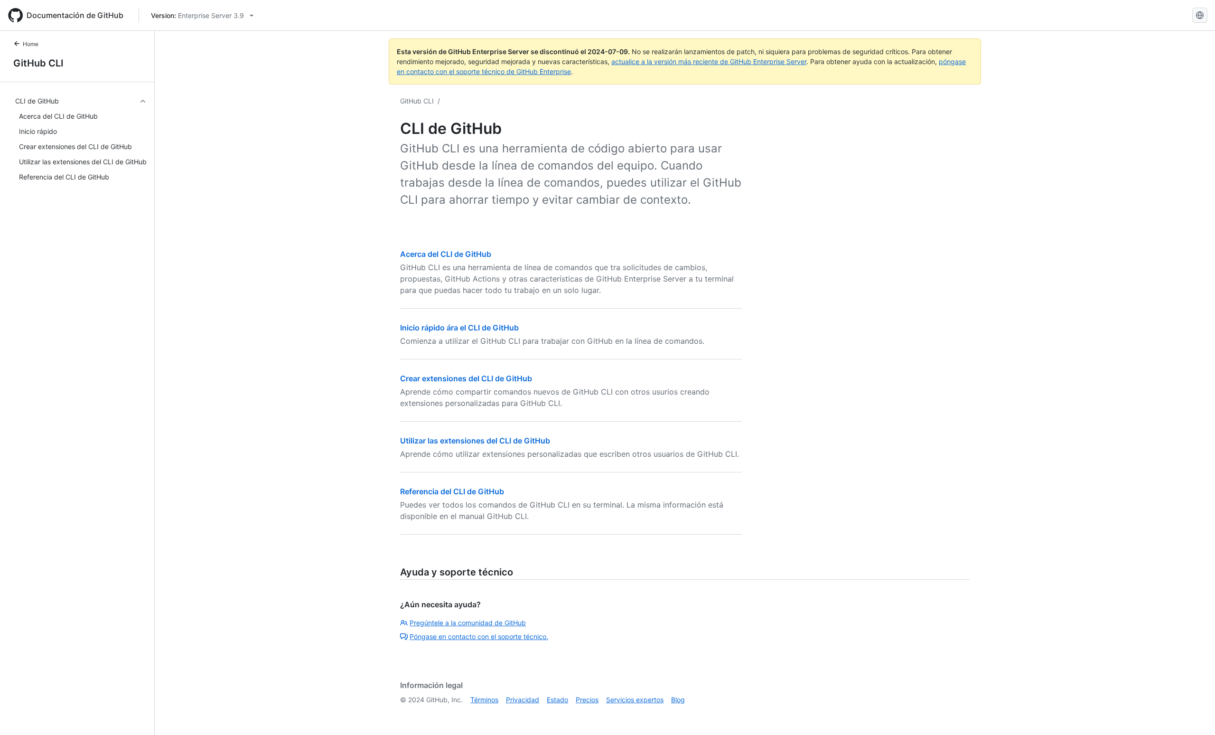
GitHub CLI (38, 63)
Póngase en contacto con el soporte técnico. (479, 636)
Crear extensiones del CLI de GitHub (466, 378)
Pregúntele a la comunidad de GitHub (468, 623)
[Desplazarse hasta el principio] (1194, 714)
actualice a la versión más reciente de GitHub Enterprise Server (708, 61)
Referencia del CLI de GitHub (452, 491)
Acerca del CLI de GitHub (445, 254)
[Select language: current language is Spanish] (1199, 15)
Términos (484, 700)
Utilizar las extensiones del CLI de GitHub (475, 440)
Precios (587, 700)
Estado (557, 700)
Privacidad (522, 700)
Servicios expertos (635, 700)
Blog (678, 700)
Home (30, 43)
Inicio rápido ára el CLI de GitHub (459, 327)
